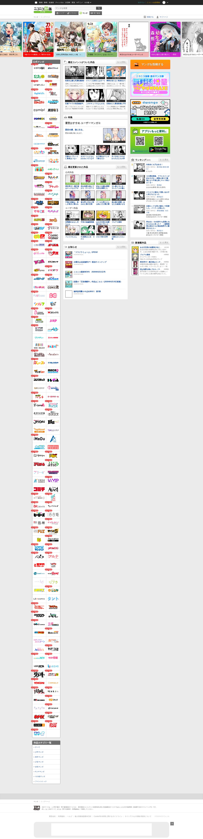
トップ (61, 13)
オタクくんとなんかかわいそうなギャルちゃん (87, 158)
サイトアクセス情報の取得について (138, 816)
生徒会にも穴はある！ (154, 164)
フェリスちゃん (71, 237)
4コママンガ (39, 772)
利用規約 (61, 816)
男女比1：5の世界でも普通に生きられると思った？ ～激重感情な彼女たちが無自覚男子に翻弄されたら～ (158, 225)
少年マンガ (39, 752)
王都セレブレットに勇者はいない (71, 157)
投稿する (150, 17)
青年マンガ (39, 757)
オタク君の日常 (102, 237)
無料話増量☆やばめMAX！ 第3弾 (87, 291)
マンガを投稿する (152, 64)
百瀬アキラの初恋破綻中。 (75, 104)
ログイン (141, 2)
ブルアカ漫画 (117, 222)
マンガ (84, 13)
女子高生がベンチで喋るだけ (102, 157)
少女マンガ (39, 762)
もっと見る (121, 62)
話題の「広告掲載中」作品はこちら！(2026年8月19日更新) (97, 282)
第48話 (159, 185)
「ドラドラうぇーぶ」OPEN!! (86, 252)
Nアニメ (80, 2)
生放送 (51, 2)
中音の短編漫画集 (87, 222)
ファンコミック (41, 781)
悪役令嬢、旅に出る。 (75, 130)
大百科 (67, 2)
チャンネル (59, 2)
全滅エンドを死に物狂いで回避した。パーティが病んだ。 (157, 207)
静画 (45, 2)
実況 (73, 2)
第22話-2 (160, 230)
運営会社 (52, 816)
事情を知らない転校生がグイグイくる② (121, 81)
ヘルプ (69, 816)
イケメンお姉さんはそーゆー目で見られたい (102, 81)
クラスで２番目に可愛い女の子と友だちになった (157, 193)
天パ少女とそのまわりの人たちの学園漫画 (118, 158)
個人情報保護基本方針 (83, 816)
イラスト (73, 13)
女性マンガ (39, 767)
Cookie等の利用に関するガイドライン (108, 816)
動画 (41, 2)
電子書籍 (96, 13)
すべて (37, 747)
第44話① (160, 197)
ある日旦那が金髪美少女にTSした (103, 223)
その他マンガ (40, 776)
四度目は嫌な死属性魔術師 (75, 81)
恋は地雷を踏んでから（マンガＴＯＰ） (87, 188)
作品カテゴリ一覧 (42, 743)
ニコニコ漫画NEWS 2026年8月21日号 (90, 272)
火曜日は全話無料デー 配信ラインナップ (90, 262)
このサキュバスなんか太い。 (96, 104)
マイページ (164, 17)
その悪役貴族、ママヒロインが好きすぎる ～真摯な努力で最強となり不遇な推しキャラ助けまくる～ (157, 179)
